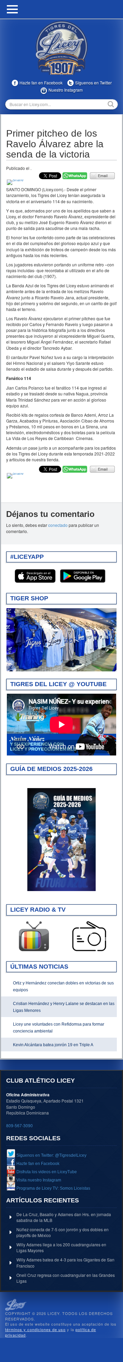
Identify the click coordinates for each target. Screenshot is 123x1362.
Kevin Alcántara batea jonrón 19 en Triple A (53, 1044)
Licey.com (61, 48)
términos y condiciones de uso (35, 1329)
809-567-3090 (19, 1125)
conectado (58, 525)
